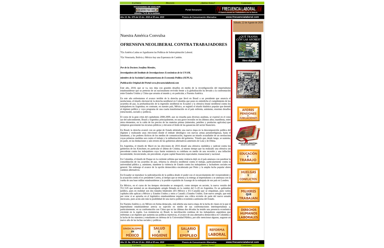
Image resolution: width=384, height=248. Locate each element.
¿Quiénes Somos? (208, 3)
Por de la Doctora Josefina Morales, (138, 67)
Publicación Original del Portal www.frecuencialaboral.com (149, 83)
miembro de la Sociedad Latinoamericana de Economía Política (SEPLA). (156, 77)
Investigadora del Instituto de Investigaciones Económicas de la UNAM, (155, 72)
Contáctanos (246, 3)
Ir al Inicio (136, 3)
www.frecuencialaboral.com (242, 17)
